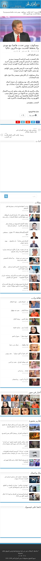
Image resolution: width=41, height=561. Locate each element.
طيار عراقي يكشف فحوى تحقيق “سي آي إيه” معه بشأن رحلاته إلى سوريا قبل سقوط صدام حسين (15, 444)
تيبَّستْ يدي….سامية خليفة (20, 327)
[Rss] (25, 556)
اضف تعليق (24, 51)
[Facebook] (23, 556)
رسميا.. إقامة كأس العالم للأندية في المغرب (14, 135)
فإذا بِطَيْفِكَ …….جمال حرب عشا (18, 345)
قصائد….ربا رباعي (23, 371)
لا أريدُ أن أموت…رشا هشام (20, 379)
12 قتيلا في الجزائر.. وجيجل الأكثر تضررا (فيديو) (15, 433)
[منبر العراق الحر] (20, 4)
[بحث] (6, 196)
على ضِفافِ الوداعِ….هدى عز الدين (18, 362)
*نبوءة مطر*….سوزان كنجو (20, 336)
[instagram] (19, 556)
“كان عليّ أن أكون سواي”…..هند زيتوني (16, 353)
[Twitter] (21, 556)
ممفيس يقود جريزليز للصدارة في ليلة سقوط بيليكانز (26, 130)
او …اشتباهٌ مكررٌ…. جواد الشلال (19, 302)
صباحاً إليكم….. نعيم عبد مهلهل (19, 310)
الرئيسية (37, 12)
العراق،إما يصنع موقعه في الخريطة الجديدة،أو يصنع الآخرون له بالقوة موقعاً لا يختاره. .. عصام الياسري (15, 286)
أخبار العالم (30, 12)
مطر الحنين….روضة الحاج (21, 319)
